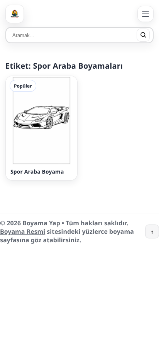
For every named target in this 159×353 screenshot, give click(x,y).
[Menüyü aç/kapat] (145, 14)
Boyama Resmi (22, 231)
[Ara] (143, 35)
